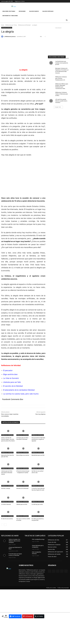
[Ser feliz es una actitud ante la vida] (38, 464)
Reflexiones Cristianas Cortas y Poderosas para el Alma (61, 94)
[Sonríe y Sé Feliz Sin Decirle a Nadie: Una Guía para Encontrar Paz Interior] (8, 431)
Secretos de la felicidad (22, 488)
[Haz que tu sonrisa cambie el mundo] (23, 512)
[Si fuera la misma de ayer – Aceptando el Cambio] (23, 464)
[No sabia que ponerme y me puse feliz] (38, 512)
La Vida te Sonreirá (11, 378)
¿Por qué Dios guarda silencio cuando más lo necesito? (61, 101)
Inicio (2, 25)
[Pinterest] (57, 571)
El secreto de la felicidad (13, 386)
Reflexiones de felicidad (24, 25)
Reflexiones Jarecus (10, 36)
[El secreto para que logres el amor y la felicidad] (4, 555)
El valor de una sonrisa (7, 518)
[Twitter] (63, 1)
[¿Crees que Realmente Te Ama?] (4, 549)
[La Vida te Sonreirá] (8, 497)
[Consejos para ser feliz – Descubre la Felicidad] (23, 431)
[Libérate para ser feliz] (23, 497)
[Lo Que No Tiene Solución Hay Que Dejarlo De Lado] (38, 482)
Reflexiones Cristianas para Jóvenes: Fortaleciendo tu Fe (61, 78)
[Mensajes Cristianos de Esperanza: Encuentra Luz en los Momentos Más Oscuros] (51, 70)
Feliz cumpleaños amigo (38, 539)
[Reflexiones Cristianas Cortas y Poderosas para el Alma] (51, 94)
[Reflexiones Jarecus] (2, 36)
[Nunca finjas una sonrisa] (23, 448)
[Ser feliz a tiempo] (8, 482)
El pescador (8, 370)
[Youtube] (68, 1)
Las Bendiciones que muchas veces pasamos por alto (61, 63)
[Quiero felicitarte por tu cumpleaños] (28, 547)
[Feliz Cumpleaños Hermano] (28, 553)
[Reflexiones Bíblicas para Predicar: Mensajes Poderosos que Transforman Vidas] (51, 85)
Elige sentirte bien (10, 374)
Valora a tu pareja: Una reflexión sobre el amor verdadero (14, 541)
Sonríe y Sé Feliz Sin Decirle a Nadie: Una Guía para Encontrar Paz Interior (8, 439)
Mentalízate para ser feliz (38, 455)
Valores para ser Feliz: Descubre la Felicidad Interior (6, 472)
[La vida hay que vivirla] (38, 497)
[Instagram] (60, 1)
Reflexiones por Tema (11, 25)
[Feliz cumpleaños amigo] (28, 541)
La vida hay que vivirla (37, 504)
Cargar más (58, 107)
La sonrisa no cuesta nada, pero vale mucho (21, 394)
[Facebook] (58, 1)
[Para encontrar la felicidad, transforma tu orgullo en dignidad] (38, 431)
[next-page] (5, 524)
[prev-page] (2, 524)
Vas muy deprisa (40, 414)
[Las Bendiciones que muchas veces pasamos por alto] (51, 63)
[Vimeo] (65, 1)
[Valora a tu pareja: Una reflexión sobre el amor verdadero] (4, 541)
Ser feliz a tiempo (5, 488)
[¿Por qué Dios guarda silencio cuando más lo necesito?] (51, 101)
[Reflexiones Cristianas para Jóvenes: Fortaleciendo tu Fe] (51, 78)
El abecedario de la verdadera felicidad (19, 390)
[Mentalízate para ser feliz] (38, 448)
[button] (66, 20)
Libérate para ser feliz (12, 382)
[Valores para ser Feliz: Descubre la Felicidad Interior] (8, 464)
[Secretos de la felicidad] (23, 482)
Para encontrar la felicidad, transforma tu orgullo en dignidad (38, 439)
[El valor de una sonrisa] (8, 512)
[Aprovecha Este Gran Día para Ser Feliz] (8, 448)
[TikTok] (61, 571)
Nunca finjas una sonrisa (22, 455)
